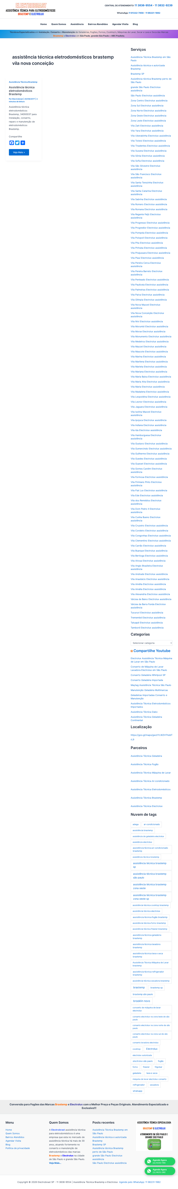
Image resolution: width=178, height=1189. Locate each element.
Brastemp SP (137, 73)
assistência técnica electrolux (146, 911)
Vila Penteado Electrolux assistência (150, 279)
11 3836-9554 (143, 5)
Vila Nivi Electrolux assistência (147, 321)
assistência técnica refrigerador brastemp (148, 973)
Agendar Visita (13, 1140)
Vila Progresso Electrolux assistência (150, 222)
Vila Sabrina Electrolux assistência (149, 199)
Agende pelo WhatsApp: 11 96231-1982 (140, 1182)
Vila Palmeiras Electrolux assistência (150, 289)
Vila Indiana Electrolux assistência (148, 425)
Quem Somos (13, 1133)
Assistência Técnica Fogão (145, 764)
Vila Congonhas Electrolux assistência (151, 535)
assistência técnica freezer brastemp (150, 929)
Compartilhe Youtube (152, 651)
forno (135, 1067)
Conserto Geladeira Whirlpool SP (148, 675)
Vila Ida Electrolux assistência (146, 430)
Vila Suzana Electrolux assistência (148, 150)
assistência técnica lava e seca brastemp (148, 955)
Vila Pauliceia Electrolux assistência (149, 284)
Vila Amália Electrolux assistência (148, 589)
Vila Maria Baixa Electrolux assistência (151, 376)
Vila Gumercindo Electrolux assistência (151, 448)
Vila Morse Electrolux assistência (148, 331)
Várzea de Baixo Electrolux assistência (151, 599)
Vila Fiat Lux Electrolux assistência (149, 490)
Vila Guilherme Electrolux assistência (150, 453)
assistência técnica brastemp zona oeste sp (149, 897)
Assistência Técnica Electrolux (147, 806)
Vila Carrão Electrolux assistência (148, 545)
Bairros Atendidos (15, 1137)
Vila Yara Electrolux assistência (147, 130)
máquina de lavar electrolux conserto (149, 1079)
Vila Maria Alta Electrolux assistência (150, 381)
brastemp (139, 987)
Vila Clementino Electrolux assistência (151, 540)
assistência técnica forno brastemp (149, 923)
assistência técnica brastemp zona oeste (149, 886)
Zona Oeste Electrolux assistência (148, 115)
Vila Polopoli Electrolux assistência (149, 237)
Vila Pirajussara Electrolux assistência (150, 252)
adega (136, 824)
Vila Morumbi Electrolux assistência (149, 326)
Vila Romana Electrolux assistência (149, 209)
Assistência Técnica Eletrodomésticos (150, 789)
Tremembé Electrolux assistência (148, 617)
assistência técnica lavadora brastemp (146, 946)
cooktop (137, 1049)
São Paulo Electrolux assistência (148, 95)
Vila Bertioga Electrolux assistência (149, 555)
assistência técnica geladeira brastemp (147, 937)
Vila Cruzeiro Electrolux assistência (149, 525)
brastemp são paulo (143, 994)
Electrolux (151, 1048)
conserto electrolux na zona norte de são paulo (151, 1026)
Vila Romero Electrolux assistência (149, 204)
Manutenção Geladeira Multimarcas (149, 690)
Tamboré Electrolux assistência (147, 627)
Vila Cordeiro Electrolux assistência (149, 530)
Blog (8, 1144)
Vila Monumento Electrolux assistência (151, 336)
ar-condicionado (152, 824)
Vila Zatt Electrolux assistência (147, 125)
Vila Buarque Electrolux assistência (149, 550)
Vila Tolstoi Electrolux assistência (148, 140)
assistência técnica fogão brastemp (150, 917)
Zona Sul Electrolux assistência (147, 105)
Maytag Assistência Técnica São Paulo (151, 685)
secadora (154, 1085)
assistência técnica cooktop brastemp (151, 905)
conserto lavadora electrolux (146, 1042)
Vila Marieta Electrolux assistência (149, 366)
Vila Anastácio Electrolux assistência (150, 579)
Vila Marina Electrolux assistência (148, 356)
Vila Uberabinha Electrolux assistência (151, 135)
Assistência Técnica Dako (144, 711)
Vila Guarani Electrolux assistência (149, 463)
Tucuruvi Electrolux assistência (147, 612)
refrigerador (139, 1084)
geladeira (137, 1073)
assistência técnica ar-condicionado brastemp (150, 849)
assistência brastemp (143, 830)
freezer (146, 1067)
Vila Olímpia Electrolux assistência (149, 299)
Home (9, 1129)
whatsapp (137, 1091)
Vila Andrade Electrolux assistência (149, 574)
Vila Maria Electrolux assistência (148, 386)
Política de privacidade (18, 1148)
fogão (161, 1061)
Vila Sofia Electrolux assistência (147, 160)
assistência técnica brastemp (146, 857)
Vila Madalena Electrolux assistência (150, 391)
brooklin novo (141, 1001)
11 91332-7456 (136, 13)
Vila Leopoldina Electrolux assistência (150, 396)
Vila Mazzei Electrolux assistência (148, 346)
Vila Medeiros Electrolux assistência (150, 341)
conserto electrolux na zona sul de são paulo (150, 1035)
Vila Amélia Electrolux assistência (148, 584)
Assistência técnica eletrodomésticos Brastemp (21, 91)
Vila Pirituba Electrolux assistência (149, 247)
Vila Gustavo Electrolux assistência (149, 443)
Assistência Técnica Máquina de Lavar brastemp (151, 964)
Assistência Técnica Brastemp (23, 82)
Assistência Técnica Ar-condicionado (150, 781)
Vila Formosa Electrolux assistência (149, 477)
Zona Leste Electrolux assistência (148, 120)
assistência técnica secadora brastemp (151, 981)
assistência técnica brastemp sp (149, 865)
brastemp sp (156, 987)
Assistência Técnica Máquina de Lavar (151, 772)
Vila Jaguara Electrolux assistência (149, 406)
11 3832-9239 (163, 5)
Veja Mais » (21, 153)
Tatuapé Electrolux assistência (147, 622)
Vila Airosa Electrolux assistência (148, 560)
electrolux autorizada (142, 1055)
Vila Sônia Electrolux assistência (148, 155)
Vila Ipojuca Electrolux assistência (148, 420)
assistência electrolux (142, 842)
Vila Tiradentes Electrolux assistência (150, 145)
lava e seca (151, 1073)
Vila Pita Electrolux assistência (147, 242)
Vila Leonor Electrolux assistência (148, 401)
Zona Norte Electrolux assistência (148, 110)
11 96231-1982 (152, 13)
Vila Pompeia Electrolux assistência (149, 232)
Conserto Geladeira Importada (147, 680)
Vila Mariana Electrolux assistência (149, 371)
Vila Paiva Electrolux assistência (148, 294)
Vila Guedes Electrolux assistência (149, 458)
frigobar (158, 1067)
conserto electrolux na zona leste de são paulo (151, 1018)
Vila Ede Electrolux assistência (147, 495)
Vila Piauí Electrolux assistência (147, 257)
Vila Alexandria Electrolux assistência (150, 594)
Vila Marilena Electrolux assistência (149, 361)
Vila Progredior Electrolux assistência (150, 227)
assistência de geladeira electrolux (148, 836)
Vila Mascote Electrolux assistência (149, 351)
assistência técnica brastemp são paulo (149, 875)
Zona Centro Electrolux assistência (149, 100)
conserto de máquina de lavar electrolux (147, 1009)
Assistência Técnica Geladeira (146, 756)
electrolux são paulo (143, 1061)
